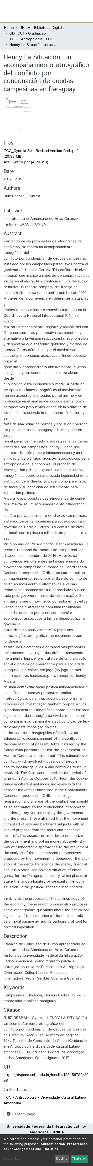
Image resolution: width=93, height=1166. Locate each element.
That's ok (79, 1158)
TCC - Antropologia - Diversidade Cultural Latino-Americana (33, 39)
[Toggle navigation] (86, 11)
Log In (71, 11)
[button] (61, 11)
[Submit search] (54, 11)
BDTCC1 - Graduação (27, 33)
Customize (11, 1158)
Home (9, 27)
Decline (61, 1158)
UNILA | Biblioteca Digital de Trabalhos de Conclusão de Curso (43, 27)
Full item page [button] (22, 1114)
